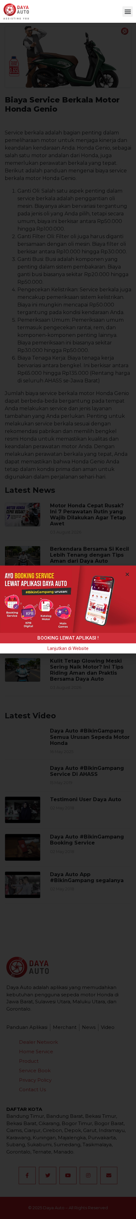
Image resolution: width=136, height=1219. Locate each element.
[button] (127, 11)
